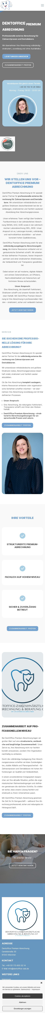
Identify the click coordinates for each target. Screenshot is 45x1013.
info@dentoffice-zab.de (18, 968)
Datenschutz (25, 989)
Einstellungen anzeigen (22, 1009)
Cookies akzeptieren (22, 996)
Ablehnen (22, 1002)
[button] (41, 983)
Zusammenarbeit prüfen (18, 65)
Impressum (36, 989)
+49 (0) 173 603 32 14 (16, 965)
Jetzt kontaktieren (22, 310)
